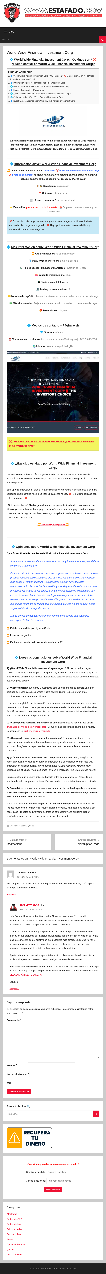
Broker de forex (15, 1224)
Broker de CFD (14, 1219)
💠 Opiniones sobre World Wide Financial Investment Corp (36, 97)
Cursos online (14, 1234)
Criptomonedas (14, 1229)
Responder (11, 894)
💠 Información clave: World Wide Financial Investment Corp (37, 83)
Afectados (15, 826)
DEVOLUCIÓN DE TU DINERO (26, 974)
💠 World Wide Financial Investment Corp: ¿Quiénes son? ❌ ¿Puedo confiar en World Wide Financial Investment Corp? (52, 77)
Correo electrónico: (36, 1180)
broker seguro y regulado (37, 731)
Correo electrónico (18, 1074)
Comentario (14, 1020)
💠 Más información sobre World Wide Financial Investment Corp (39, 86)
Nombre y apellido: (36, 1172)
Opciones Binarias (16, 1244)
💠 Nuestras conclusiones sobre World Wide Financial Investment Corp (42, 101)
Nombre (12, 1065)
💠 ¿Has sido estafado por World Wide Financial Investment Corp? (40, 93)
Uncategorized (14, 1254)
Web (9, 1082)
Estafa (23, 826)
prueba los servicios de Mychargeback (27, 727)
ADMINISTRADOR (29, 905)
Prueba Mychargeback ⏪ (53, 524)
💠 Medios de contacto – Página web (27, 90)
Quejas (31, 826)
